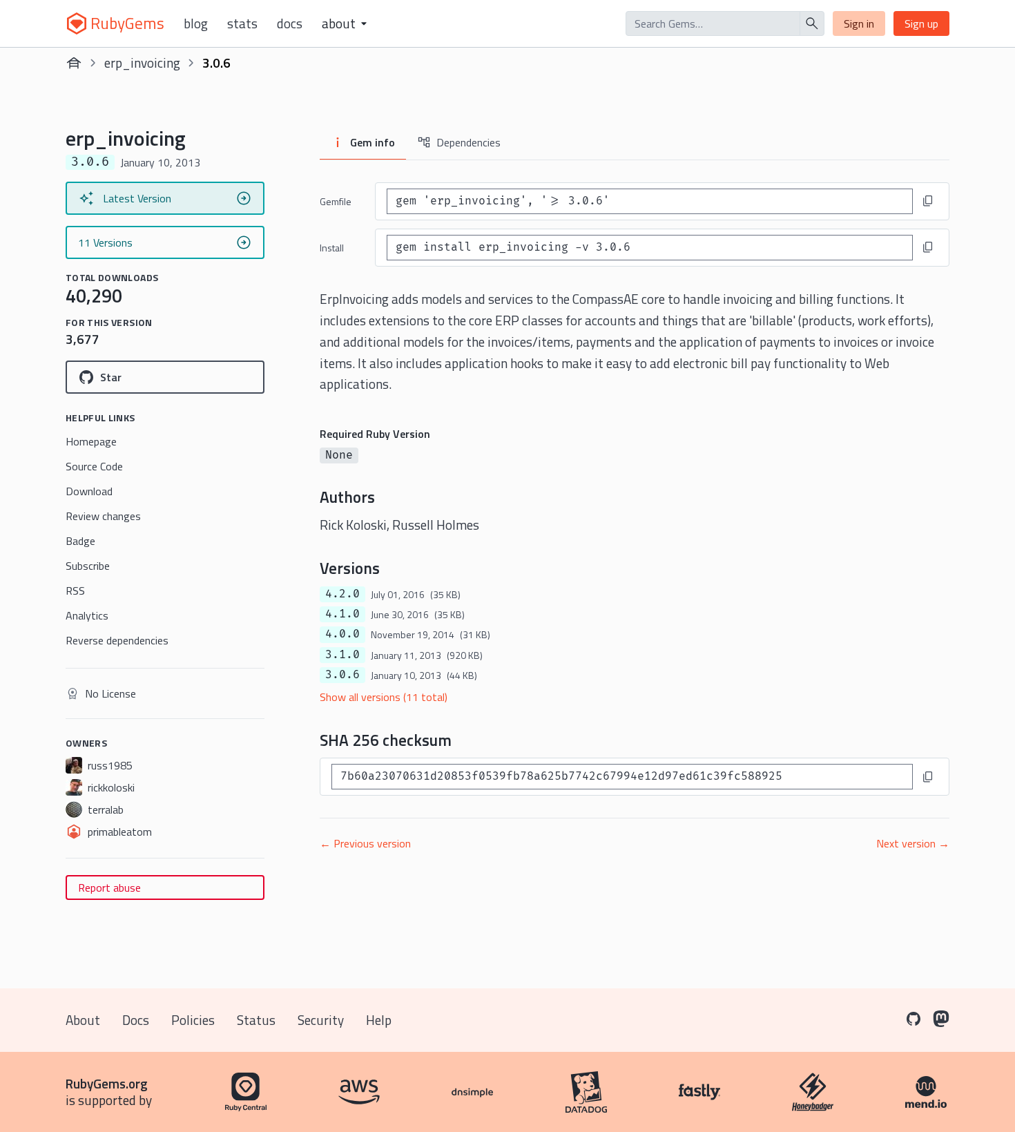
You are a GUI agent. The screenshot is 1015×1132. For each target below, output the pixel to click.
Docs (289, 23)
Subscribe (88, 565)
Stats (242, 23)
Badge (80, 541)
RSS (75, 590)
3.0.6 (342, 675)
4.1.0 (342, 614)
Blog (196, 23)
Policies (193, 1020)
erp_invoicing (142, 62)
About (83, 1020)
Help (379, 1020)
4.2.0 (342, 594)
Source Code (94, 466)
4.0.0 (342, 634)
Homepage (91, 441)
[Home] (74, 63)
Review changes (103, 516)
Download (89, 491)
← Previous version (365, 843)
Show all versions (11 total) (383, 697)
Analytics (87, 615)
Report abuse (109, 887)
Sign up (921, 23)
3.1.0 (342, 655)
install (332, 247)
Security (321, 1020)
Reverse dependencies (117, 640)
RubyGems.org (107, 1083)
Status (256, 1020)
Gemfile (335, 201)
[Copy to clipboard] (928, 201)
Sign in (859, 23)
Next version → (912, 843)
